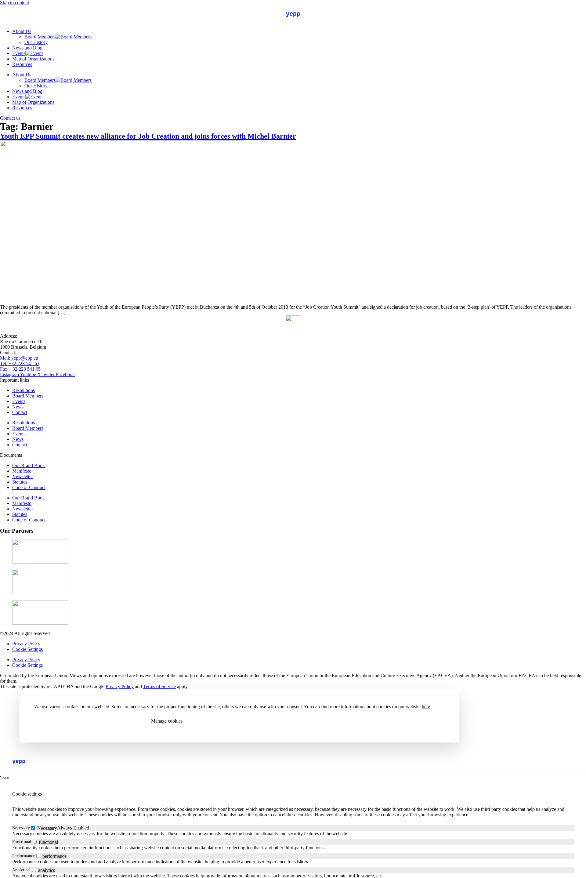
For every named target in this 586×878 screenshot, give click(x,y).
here (426, 706)
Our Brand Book (28, 465)
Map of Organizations (33, 58)
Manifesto (21, 470)
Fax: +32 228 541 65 (20, 369)
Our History (36, 42)
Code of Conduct (28, 487)
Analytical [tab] (21, 870)
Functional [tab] (21, 842)
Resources (22, 64)
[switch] (35, 842)
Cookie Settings (27, 649)
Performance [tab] (23, 856)
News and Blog (27, 47)
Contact (19, 412)
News (18, 406)
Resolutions (23, 390)
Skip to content (14, 2)
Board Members (40, 36)
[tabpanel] (293, 833)
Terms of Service (159, 686)
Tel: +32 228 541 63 (19, 363)
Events (18, 53)
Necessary (47, 828)
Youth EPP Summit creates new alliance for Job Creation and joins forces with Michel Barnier (148, 136)
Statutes (19, 481)
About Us (21, 31)
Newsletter (22, 476)
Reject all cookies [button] (114, 721)
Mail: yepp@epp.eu (19, 358)
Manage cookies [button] (167, 721)
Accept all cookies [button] (59, 721)
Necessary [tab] (21, 827)
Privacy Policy (26, 643)
